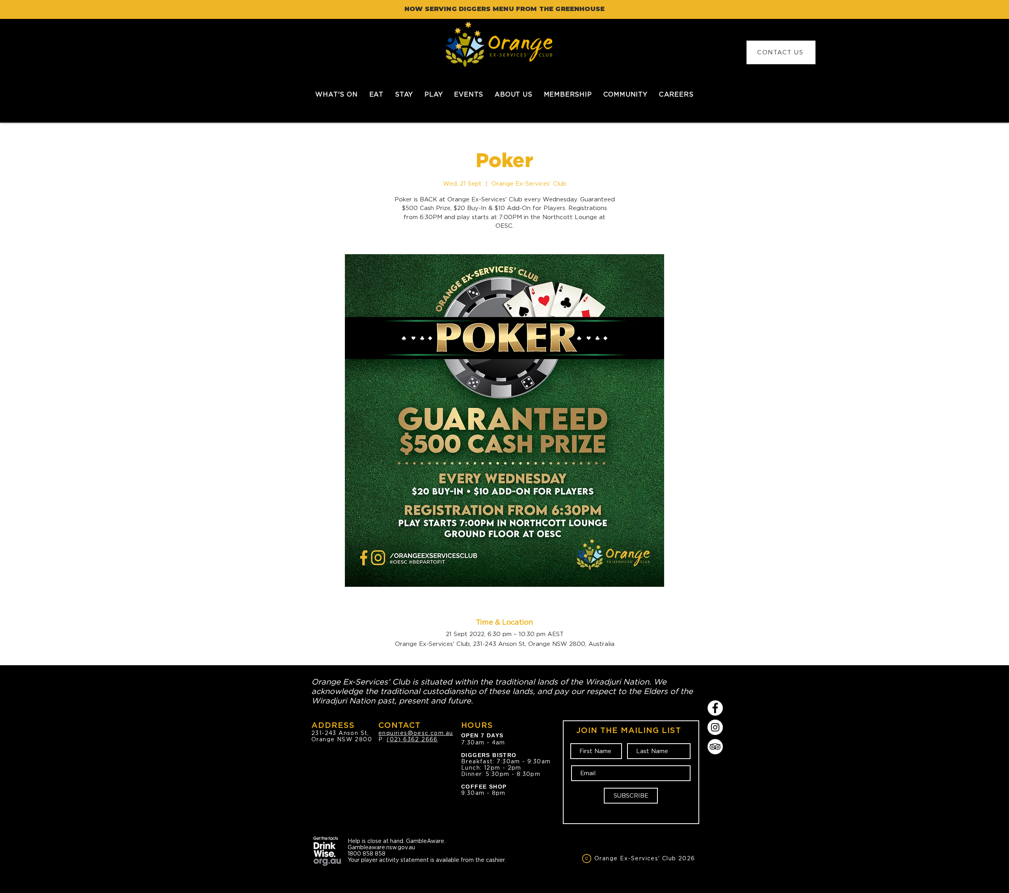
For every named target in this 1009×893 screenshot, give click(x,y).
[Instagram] (715, 727)
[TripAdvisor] (715, 746)
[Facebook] (715, 708)
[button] (376, 94)
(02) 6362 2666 (412, 739)
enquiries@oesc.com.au (415, 733)
